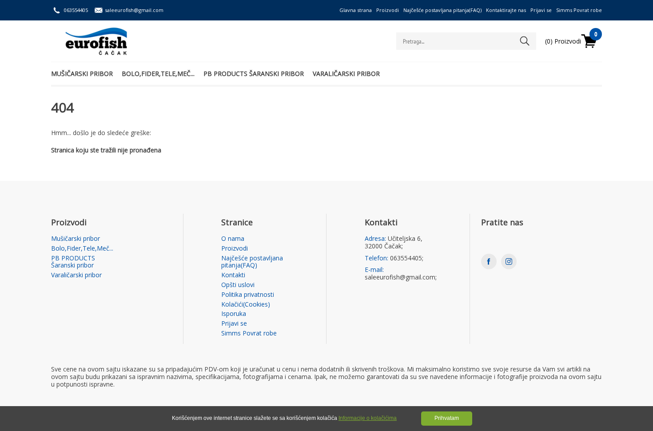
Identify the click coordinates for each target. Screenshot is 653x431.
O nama (232, 239)
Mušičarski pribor (82, 73)
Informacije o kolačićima (367, 418)
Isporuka (233, 314)
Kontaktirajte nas (506, 10)
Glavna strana (355, 10)
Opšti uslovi (238, 285)
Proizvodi (387, 10)
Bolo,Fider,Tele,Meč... (158, 73)
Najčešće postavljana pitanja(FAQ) (442, 10)
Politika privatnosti (247, 295)
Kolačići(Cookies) (245, 304)
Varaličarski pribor (346, 73)
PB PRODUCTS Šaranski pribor (253, 73)
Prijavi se (541, 10)
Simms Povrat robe (579, 10)
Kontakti (233, 275)
